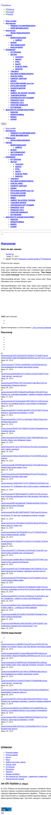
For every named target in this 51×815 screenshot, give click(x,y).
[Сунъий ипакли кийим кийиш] (24, 578)
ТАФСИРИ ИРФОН (18, 202)
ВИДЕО (13, 224)
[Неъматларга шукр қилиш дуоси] (24, 465)
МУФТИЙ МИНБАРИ (19, 212)
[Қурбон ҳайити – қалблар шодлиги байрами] (24, 605)
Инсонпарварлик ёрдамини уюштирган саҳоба (20, 367)
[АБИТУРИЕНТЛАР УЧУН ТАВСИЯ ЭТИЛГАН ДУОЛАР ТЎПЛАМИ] (24, 662)
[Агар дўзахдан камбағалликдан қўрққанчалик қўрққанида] (24, 494)
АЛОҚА (13, 188)
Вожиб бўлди (6, 543)
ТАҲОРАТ (19, 164)
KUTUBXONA (15, 214)
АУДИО (13, 150)
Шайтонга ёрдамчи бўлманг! (12, 505)
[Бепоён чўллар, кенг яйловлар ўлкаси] (24, 437)
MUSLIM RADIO (16, 154)
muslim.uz (10, 254)
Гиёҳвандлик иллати (9, 421)
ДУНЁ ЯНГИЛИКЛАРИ (19, 135)
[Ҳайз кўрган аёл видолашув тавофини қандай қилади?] (24, 568)
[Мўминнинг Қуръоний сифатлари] (24, 474)
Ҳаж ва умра (11, 764)
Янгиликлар (11, 130)
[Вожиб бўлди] (24, 541)
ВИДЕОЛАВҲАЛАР (18, 145)
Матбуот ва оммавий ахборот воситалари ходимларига (24, 403)
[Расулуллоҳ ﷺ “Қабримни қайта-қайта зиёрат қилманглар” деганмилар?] (25, 483)
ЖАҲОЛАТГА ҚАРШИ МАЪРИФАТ (20, 217)
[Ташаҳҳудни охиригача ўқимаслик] (24, 559)
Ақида (8, 757)
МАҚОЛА (14, 219)
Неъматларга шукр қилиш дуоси (14, 467)
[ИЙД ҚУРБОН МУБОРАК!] (24, 614)
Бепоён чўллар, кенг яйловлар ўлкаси (16, 440)
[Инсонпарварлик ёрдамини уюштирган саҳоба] (24, 364)
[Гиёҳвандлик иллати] (24, 419)
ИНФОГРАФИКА (17, 222)
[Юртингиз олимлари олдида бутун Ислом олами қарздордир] (24, 587)
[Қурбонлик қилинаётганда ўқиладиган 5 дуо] (24, 623)
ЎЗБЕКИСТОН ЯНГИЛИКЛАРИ (22, 133)
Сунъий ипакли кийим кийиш (12, 580)
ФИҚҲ (13, 198)
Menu (4, 124)
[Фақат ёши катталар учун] (24, 523)
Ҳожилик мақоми (8, 431)
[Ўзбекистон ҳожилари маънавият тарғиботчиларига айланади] (24, 392)
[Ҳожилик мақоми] (24, 428)
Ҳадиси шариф (12, 755)
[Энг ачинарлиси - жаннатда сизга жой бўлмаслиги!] (24, 596)
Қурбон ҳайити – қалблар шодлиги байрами (19, 607)
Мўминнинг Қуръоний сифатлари (14, 476)
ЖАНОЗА (19, 176)
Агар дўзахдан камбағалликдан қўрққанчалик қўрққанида (24, 496)
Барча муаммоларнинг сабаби (13, 534)
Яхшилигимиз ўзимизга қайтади (13, 385)
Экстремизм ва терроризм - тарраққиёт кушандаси (26, 776)
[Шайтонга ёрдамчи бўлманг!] (24, 503)
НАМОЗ (18, 166)
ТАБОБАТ (14, 178)
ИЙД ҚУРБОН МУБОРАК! (11, 616)
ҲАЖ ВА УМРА (21, 174)
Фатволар (10, 769)
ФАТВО (13, 162)
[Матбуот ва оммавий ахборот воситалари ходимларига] (24, 401)
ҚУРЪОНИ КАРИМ (18, 193)
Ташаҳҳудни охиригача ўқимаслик (15, 562)
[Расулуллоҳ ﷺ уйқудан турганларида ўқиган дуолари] (24, 512)
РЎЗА (17, 169)
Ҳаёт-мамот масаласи (10, 449)
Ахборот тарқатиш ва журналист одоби (17, 412)
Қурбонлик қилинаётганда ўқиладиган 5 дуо (19, 626)
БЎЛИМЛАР (11, 157)
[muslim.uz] (6, 5)
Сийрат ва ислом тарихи (16, 762)
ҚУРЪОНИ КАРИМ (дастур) (22, 190)
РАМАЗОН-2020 (17, 207)
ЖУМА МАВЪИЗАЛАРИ (20, 140)
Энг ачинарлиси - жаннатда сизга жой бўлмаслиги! (21, 598)
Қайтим (4, 458)
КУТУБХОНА (15, 159)
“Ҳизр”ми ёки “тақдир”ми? (11, 376)
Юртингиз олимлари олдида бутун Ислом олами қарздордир (26, 589)
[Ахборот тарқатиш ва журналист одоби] (24, 410)
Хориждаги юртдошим (15, 779)
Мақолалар (10, 138)
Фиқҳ (8, 759)
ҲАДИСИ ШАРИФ (17, 195)
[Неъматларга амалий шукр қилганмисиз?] (24, 550)
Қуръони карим (12, 752)
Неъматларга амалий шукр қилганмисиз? (17, 553)
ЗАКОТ (18, 171)
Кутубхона (10, 767)
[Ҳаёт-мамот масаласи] (24, 446)
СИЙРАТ (18, 147)
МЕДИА (9, 142)
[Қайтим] (24, 456)
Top (2, 813)
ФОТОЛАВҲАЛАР (17, 152)
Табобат (9, 771)
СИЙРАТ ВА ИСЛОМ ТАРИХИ (22, 200)
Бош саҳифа (11, 128)
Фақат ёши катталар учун (11, 525)
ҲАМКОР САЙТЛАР (18, 186)
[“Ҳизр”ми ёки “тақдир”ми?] (24, 373)
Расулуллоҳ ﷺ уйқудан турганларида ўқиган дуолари (23, 515)
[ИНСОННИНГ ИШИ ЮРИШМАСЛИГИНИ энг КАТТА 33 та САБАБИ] (24, 355)
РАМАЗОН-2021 (17, 210)
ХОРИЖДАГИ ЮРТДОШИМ (22, 205)
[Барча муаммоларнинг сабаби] (24, 532)
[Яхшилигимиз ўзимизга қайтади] (24, 383)
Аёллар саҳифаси (13, 774)
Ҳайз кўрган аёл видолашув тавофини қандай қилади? (23, 571)
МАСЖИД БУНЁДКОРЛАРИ (21, 181)
